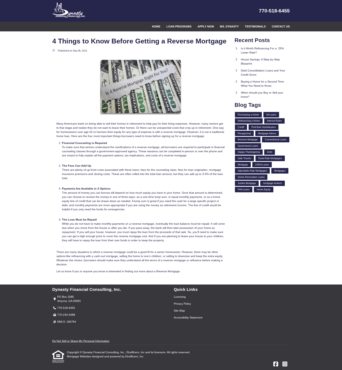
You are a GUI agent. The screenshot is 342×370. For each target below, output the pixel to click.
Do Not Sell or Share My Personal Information (80, 341)
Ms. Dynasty (229, 26)
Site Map (179, 310)
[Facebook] (275, 364)
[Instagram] (284, 364)
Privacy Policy (182, 303)
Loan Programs (178, 26)
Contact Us (281, 26)
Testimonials (255, 26)
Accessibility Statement (188, 317)
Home (156, 26)
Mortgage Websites (79, 356)
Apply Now (206, 26)
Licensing (180, 296)
